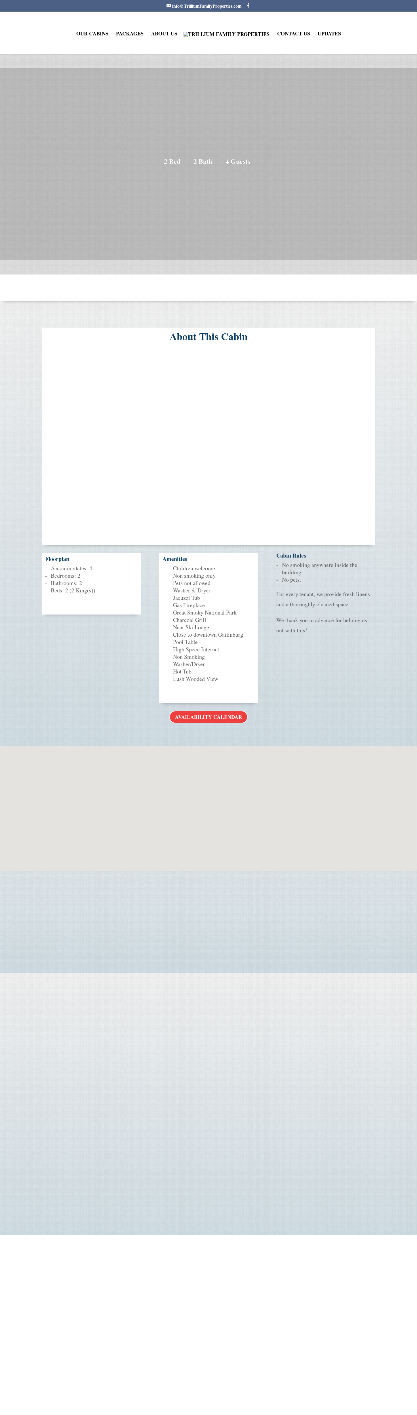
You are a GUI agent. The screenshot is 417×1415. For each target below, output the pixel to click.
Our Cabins (92, 34)
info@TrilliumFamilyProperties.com (208, 1058)
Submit (304, 1204)
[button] (210, 803)
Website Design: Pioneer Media (260, 1400)
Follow (213, 1366)
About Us (164, 34)
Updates (329, 34)
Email (208, 1046)
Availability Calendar (208, 717)
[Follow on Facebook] (198, 1366)
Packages (130, 34)
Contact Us (293, 34)
